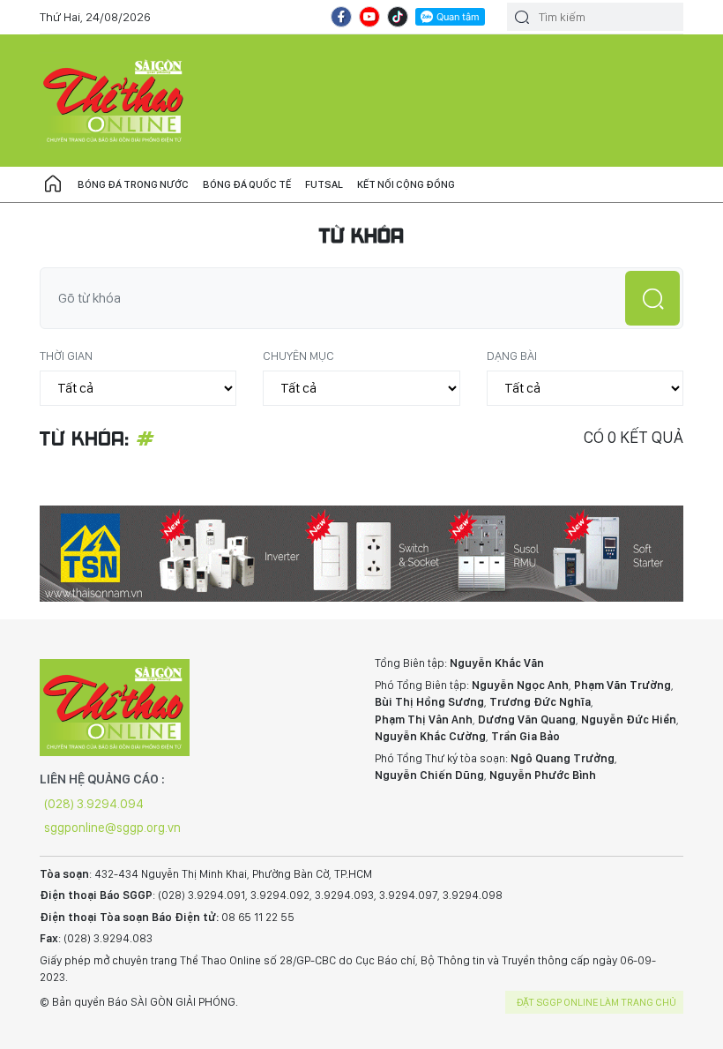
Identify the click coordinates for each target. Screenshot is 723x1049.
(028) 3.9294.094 (94, 804)
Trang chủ (53, 184)
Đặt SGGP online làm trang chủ (596, 1002)
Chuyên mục (298, 355)
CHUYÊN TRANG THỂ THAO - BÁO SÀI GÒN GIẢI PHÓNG (115, 100)
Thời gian (66, 355)
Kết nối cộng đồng (406, 184)
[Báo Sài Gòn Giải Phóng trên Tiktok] (397, 16)
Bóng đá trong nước (133, 184)
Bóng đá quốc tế (247, 184)
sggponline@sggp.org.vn (112, 827)
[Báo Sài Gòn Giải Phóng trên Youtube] (369, 16)
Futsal (324, 184)
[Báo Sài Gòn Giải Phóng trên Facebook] (341, 16)
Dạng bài (512, 355)
